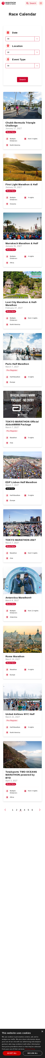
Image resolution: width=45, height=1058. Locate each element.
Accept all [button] (12, 1053)
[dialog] (22, 1043)
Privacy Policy (30, 1049)
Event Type (19, 59)
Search (22, 79)
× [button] (42, 1031)
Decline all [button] (33, 1053)
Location (17, 46)
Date (15, 32)
